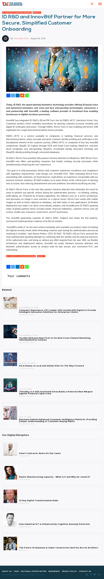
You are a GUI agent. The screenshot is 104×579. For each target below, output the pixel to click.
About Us (7, 571)
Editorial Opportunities (33, 571)
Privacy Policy (69, 571)
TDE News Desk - (22, 38)
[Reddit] (22, 95)
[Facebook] (8, 95)
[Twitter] (13, 95)
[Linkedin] (18, 95)
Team (16, 571)
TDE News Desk (27, 314)
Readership (54, 571)
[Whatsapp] (27, 95)
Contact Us (85, 571)
